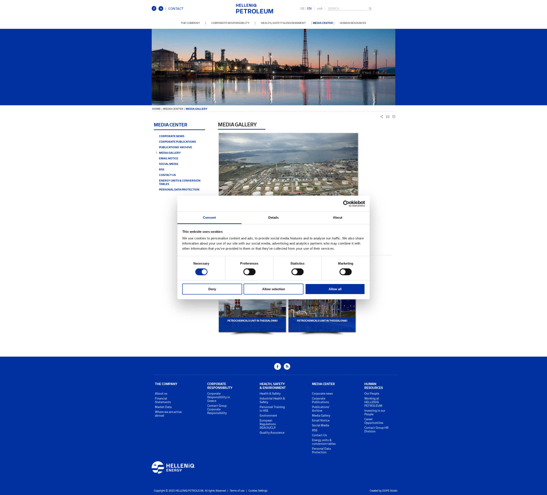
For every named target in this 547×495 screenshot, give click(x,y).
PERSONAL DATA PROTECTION (179, 189)
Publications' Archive (321, 409)
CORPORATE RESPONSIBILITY (230, 23)
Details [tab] (273, 217)
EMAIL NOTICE (168, 158)
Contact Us (319, 435)
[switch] (249, 271)
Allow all (335, 289)
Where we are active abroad (168, 413)
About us (161, 393)
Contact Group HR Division (376, 429)
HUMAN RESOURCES (353, 23)
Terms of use (237, 490)
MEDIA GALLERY (170, 152)
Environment (268, 415)
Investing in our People (374, 412)
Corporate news (322, 393)
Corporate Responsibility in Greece (218, 397)
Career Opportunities (373, 421)
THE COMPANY (190, 23)
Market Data (163, 407)
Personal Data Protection (321, 450)
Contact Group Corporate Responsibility (217, 409)
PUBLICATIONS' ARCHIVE (175, 147)
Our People (371, 393)
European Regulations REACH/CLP (268, 424)
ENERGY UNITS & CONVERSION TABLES (179, 182)
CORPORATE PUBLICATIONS (177, 141)
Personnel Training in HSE (272, 409)
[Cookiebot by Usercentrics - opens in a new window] (346, 203)
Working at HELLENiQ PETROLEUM (373, 402)
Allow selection (273, 289)
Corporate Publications (320, 400)
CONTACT (176, 9)
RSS (161, 169)
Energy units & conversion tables (324, 442)
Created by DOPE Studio (383, 490)
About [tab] (337, 217)
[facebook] (155, 10)
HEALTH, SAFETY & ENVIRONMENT (283, 23)
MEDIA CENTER (323, 23)
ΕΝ (309, 8)
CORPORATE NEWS (171, 136)
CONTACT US (167, 175)
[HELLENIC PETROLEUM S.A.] (254, 12)
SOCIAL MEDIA (168, 163)
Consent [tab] (209, 217)
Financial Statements (163, 400)
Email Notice (320, 420)
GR (302, 8)
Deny (212, 289)
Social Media (320, 425)
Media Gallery (321, 415)
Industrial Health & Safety (272, 400)
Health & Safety (270, 393)
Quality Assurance (272, 433)
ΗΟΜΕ (156, 108)
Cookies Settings (258, 490)
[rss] (162, 10)
